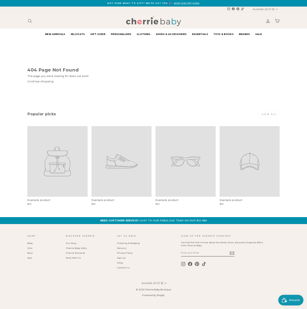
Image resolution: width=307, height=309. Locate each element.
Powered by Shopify (153, 295)
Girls (29, 248)
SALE (258, 34)
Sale (29, 257)
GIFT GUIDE (98, 34)
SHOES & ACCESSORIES (171, 34)
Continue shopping (40, 81)
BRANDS (244, 34)
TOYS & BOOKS (223, 34)
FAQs (120, 262)
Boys (30, 253)
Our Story (71, 243)
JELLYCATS (78, 34)
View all (269, 114)
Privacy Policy (125, 253)
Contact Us (123, 267)
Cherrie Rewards (75, 253)
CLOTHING (143, 34)
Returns (121, 248)
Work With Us (73, 257)
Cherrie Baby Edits (76, 248)
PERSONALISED (121, 34)
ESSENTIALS (200, 34)
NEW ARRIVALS (55, 34)
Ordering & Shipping (128, 243)
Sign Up (121, 257)
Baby (30, 243)
